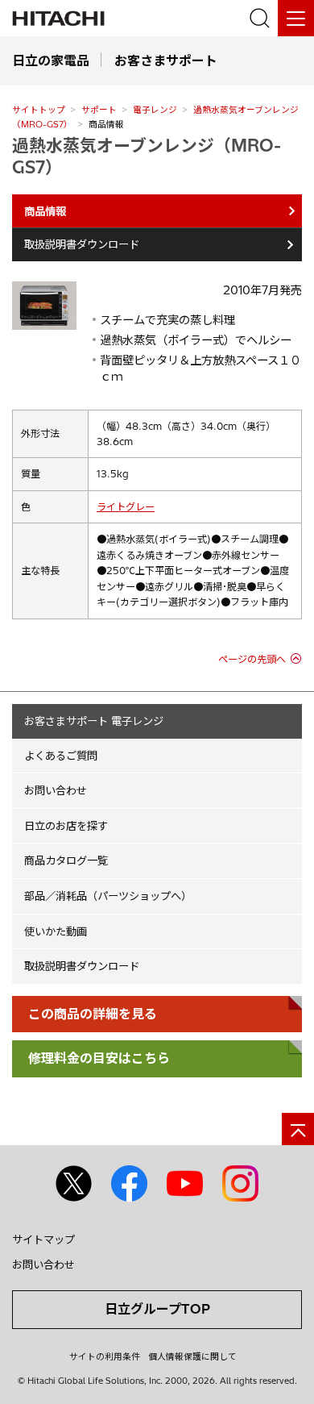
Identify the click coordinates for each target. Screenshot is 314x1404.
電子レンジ (155, 109)
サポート (99, 109)
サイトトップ (38, 109)
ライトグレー (126, 507)
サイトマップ (43, 1239)
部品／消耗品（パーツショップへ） (108, 895)
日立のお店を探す (66, 825)
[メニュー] (296, 18)
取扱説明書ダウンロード (81, 244)
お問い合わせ (55, 790)
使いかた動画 (55, 931)
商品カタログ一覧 (66, 860)
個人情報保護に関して (192, 1356)
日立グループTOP (157, 1309)
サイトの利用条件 (104, 1356)
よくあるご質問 (60, 755)
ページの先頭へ (252, 659)
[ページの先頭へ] (298, 1129)
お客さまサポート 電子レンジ (93, 720)
